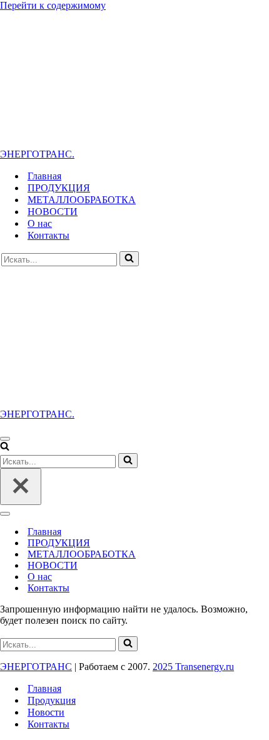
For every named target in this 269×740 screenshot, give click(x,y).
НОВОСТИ (53, 211)
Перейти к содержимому (53, 5)
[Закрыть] (20, 486)
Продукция (52, 700)
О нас (40, 223)
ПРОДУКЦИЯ (59, 187)
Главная (44, 176)
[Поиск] (129, 258)
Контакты (48, 235)
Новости (46, 712)
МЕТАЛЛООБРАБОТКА (82, 199)
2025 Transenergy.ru (193, 666)
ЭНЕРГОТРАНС (36, 666)
